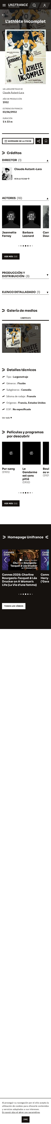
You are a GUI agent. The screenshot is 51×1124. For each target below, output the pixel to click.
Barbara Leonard (28, 234)
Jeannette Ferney (9, 234)
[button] (36, 328)
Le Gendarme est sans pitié (29, 474)
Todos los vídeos (13, 606)
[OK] (26, 1119)
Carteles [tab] (26, 318)
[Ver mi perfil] (44, 5)
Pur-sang (8, 469)
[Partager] (38, 141)
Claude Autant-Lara (13, 92)
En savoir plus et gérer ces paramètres (21, 1112)
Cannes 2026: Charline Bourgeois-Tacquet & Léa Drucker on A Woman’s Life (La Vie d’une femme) (19, 580)
